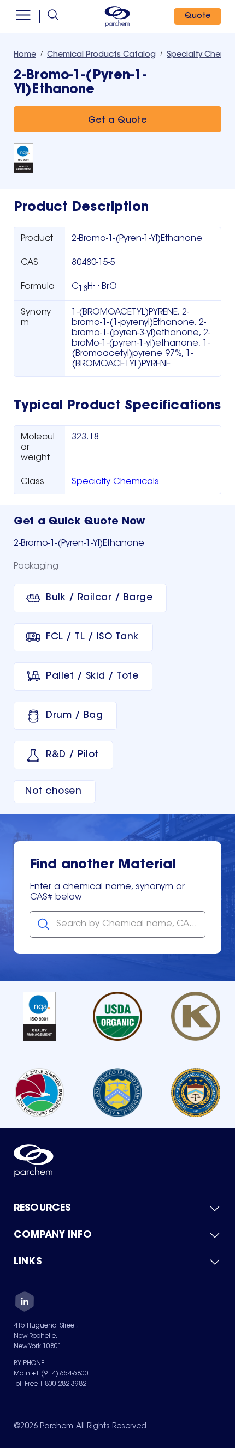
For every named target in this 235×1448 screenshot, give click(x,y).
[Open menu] (23, 16)
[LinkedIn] (25, 1303)
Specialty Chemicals (115, 482)
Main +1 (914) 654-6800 (51, 1374)
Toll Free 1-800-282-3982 (50, 1384)
